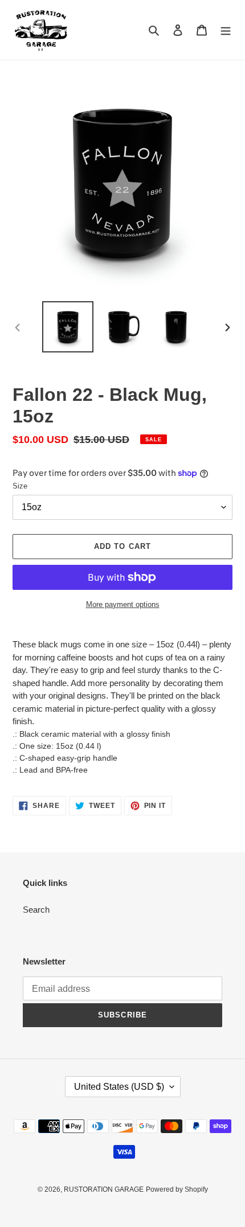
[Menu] (226, 30)
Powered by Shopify (177, 1189)
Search (36, 909)
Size (20, 486)
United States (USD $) (119, 1086)
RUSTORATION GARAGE (104, 1189)
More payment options (123, 604)
